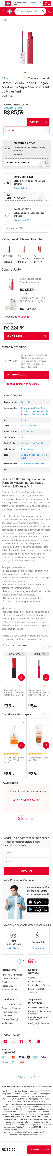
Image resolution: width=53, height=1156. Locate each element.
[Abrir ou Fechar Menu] (3, 11)
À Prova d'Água (28, 455)
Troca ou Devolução (10, 1019)
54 (33, 706)
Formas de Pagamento (12, 1008)
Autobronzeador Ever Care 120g (38, 759)
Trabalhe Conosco (10, 978)
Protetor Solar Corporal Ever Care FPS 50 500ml (14, 760)
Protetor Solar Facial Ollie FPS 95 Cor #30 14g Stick (33, 300)
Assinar (10, 131)
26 (33, 773)
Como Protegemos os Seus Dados (38, 1018)
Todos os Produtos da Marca (23, 384)
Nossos (33, 971)
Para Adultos (27, 431)
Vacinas (31, 978)
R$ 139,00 (28, 309)
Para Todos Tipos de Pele (32, 464)
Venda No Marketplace (12, 975)
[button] (26, 47)
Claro (23, 469)
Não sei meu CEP (21, 220)
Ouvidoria (6, 982)
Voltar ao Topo (24, 1077)
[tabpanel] (26, 47)
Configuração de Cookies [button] (39, 1023)
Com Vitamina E (28, 408)
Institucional (9, 969)
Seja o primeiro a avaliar (26, 800)
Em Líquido (26, 402)
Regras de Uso (20, 188)
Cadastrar (27, 871)
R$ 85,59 (27, 289)
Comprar (34, 122)
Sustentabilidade (9, 989)
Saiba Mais (18, 154)
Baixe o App (47, 3)
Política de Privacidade (38, 1008)
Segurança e (35, 1001)
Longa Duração (36, 443)
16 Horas (25, 443)
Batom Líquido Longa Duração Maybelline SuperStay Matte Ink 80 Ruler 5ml (34, 281)
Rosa (23, 420)
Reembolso (7, 1016)
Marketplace (7, 1023)
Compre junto (14, 336)
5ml (23, 437)
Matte (24, 426)
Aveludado (32, 426)
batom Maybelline (16, 375)
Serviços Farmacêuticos (39, 985)
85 (9, 773)
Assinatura (33, 992)
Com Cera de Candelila (38, 414)
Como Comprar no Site (12, 1004)
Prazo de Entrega (9, 1012)
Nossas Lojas (7, 986)
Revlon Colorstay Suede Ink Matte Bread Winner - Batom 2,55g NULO (14, 692)
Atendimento (9, 999)
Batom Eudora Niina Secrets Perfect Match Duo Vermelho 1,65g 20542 (38, 692)
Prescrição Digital (36, 989)
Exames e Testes (36, 981)
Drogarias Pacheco (13, 108)
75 (9, 706)
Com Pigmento (28, 449)
